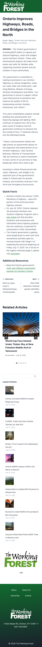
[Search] (35, 376)
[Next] (36, 336)
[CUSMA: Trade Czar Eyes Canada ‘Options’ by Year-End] (9, 413)
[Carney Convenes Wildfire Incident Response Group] (9, 390)
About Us (26, 590)
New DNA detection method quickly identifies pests (31, 285)
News (13, 590)
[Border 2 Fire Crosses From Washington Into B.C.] (9, 435)
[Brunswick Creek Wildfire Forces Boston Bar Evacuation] (9, 503)
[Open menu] (37, 6)
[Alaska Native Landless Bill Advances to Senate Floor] (9, 481)
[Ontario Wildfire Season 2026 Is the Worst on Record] (9, 458)
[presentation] (21, 324)
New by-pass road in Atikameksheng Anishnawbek (9, 285)
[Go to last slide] (6, 336)
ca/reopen (15, 254)
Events (28, 596)
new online (11, 217)
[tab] (16, 363)
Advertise (15, 596)
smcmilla (11, 355)
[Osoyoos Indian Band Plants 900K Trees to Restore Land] (9, 526)
